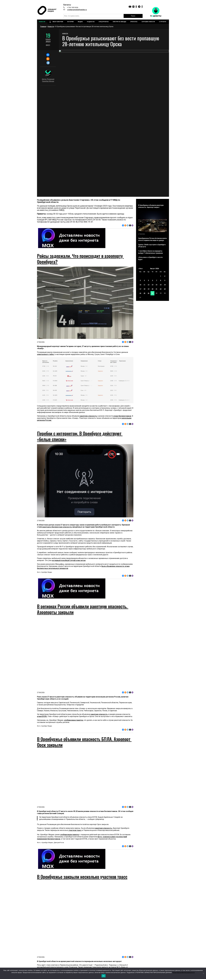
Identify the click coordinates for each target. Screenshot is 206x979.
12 (148, 284)
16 (165, 284)
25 (144, 293)
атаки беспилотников (122, 416)
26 (148, 293)
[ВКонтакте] (47, 54)
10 (140, 284)
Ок (104, 976)
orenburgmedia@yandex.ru (77, 10)
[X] (130, 225)
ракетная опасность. (104, 828)
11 (144, 284)
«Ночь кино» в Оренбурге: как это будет (150, 258)
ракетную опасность (88, 416)
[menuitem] (42, 22)
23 (165, 289)
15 (160, 284)
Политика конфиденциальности (184, 972)
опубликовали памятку (69, 835)
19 (148, 289)
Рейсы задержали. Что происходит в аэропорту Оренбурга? (80, 258)
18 (144, 289)
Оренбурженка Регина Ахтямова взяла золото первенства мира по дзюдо (152, 239)
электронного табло (45, 354)
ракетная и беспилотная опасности (57, 527)
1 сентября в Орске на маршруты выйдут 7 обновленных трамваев (150, 252)
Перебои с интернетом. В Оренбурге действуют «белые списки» (80, 436)
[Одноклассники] (47, 58)
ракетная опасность (99, 714)
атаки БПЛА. (42, 716)
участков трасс (75, 830)
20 (152, 289)
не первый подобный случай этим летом (69, 560)
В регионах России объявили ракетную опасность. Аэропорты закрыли (82, 609)
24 (140, 293)
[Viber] (132, 225)
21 (156, 289)
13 (152, 284)
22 (160, 289)
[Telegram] (48, 62)
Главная (43, 26)
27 (152, 293)
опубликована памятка (73, 720)
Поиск (133, 16)
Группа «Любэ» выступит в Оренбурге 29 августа (152, 246)
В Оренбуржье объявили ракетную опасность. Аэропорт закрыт (151, 206)
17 (140, 289)
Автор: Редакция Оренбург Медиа (48, 80)
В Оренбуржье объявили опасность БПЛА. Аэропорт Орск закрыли (84, 742)
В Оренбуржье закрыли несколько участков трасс (82, 876)
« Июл (140, 268)
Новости (51, 26)
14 (156, 284)
